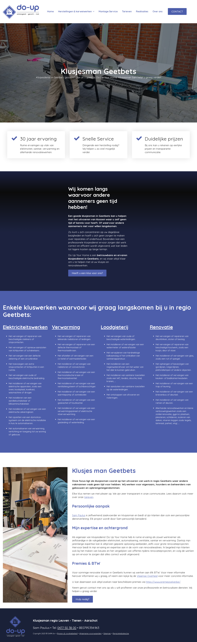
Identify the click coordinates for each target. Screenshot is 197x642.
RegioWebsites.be (121, 633)
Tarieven (127, 11)
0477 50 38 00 (66, 628)
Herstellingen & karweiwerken (75, 11)
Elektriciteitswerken (25, 327)
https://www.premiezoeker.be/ (163, 581)
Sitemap (107, 633)
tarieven (88, 497)
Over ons (158, 11)
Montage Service (108, 11)
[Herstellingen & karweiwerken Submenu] (93, 11)
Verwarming (66, 327)
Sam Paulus (78, 515)
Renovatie (161, 327)
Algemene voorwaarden (90, 633)
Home (50, 11)
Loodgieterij (114, 327)
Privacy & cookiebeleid (67, 633)
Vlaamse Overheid (147, 575)
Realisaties (142, 11)
